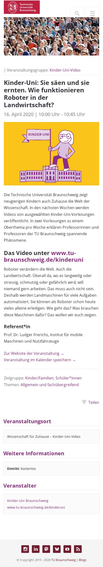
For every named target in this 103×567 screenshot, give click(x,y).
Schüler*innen (69, 378)
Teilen (93, 402)
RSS (78, 549)
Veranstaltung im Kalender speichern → (40, 359)
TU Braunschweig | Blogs (68, 560)
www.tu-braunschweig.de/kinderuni (43, 256)
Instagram (25, 549)
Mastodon (46, 549)
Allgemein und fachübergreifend (50, 384)
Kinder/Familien (39, 378)
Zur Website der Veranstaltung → (34, 353)
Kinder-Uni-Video (65, 70)
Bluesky (57, 549)
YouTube (67, 549)
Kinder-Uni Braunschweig (27, 500)
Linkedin (36, 549)
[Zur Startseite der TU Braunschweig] (22, 6)
